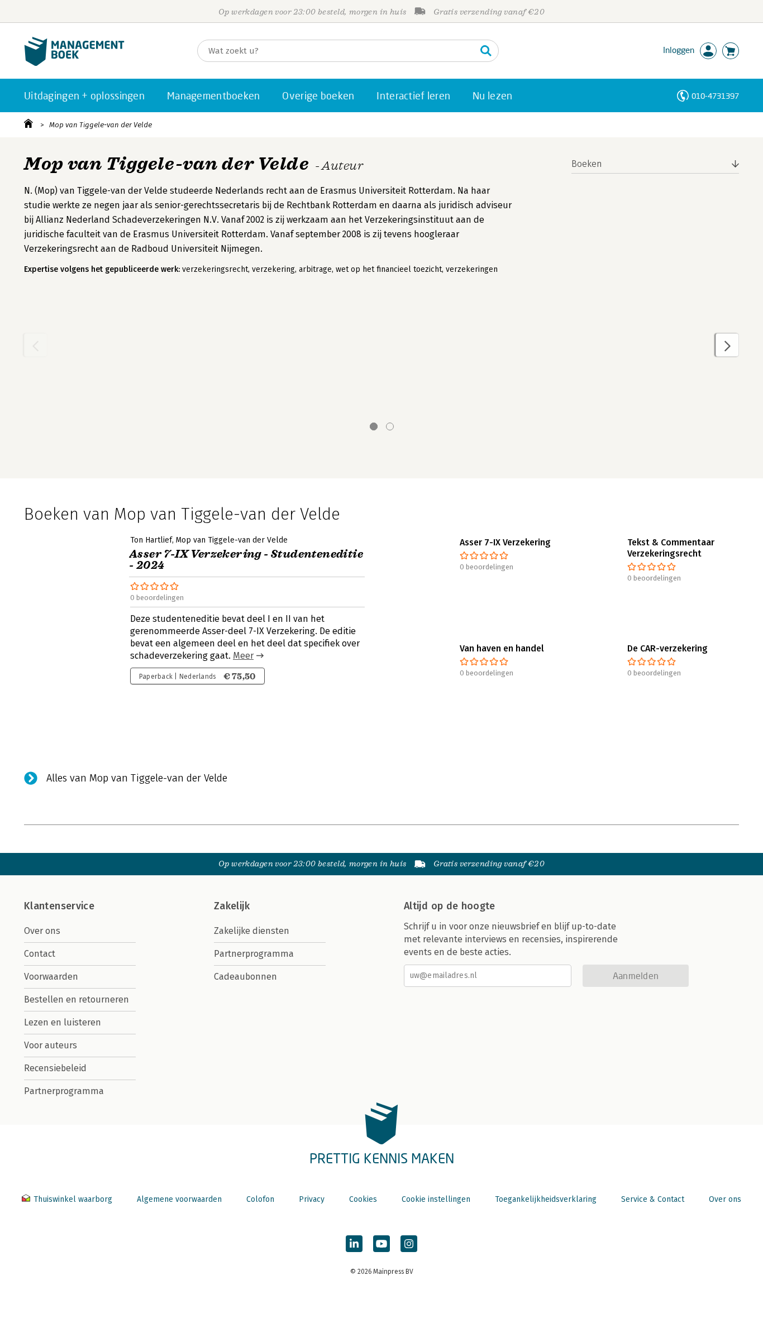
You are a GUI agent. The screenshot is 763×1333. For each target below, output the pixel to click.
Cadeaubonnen (245, 976)
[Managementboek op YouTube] (381, 1243)
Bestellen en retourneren (76, 999)
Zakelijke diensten (251, 931)
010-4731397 (715, 95)
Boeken (586, 164)
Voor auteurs (50, 1045)
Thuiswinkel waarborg (73, 1199)
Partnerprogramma (64, 1091)
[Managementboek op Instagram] (408, 1243)
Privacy (312, 1199)
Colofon (260, 1199)
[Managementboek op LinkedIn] (354, 1243)
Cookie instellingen (436, 1199)
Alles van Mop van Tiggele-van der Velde (136, 778)
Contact (39, 953)
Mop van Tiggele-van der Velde (100, 125)
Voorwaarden (51, 976)
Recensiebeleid (55, 1068)
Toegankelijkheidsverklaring (546, 1199)
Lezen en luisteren (62, 1022)
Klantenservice (59, 906)
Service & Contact (652, 1199)
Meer (243, 655)
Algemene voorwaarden (179, 1199)
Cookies (363, 1199)
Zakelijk (232, 906)
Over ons (42, 931)
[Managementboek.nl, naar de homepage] (74, 63)
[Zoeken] (486, 51)
